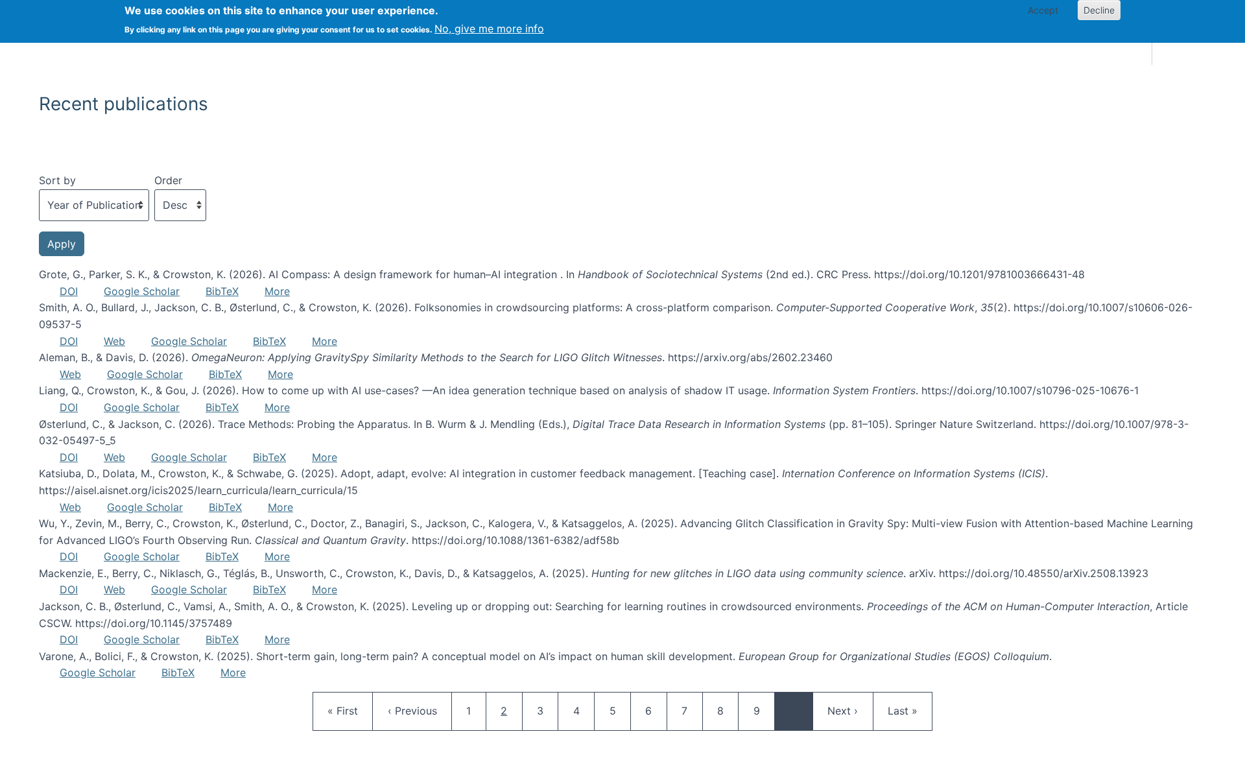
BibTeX (222, 291)
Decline (1099, 10)
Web (114, 341)
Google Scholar (142, 291)
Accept (1043, 10)
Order (168, 180)
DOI (69, 291)
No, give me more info (489, 28)
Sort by (57, 180)
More (277, 291)
